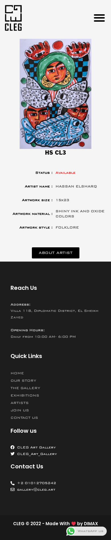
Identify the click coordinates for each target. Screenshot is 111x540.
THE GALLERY (25, 388)
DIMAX (91, 524)
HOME (17, 373)
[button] (99, 18)
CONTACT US (24, 418)
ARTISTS (20, 403)
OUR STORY (23, 381)
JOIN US (20, 410)
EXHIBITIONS (25, 395)
